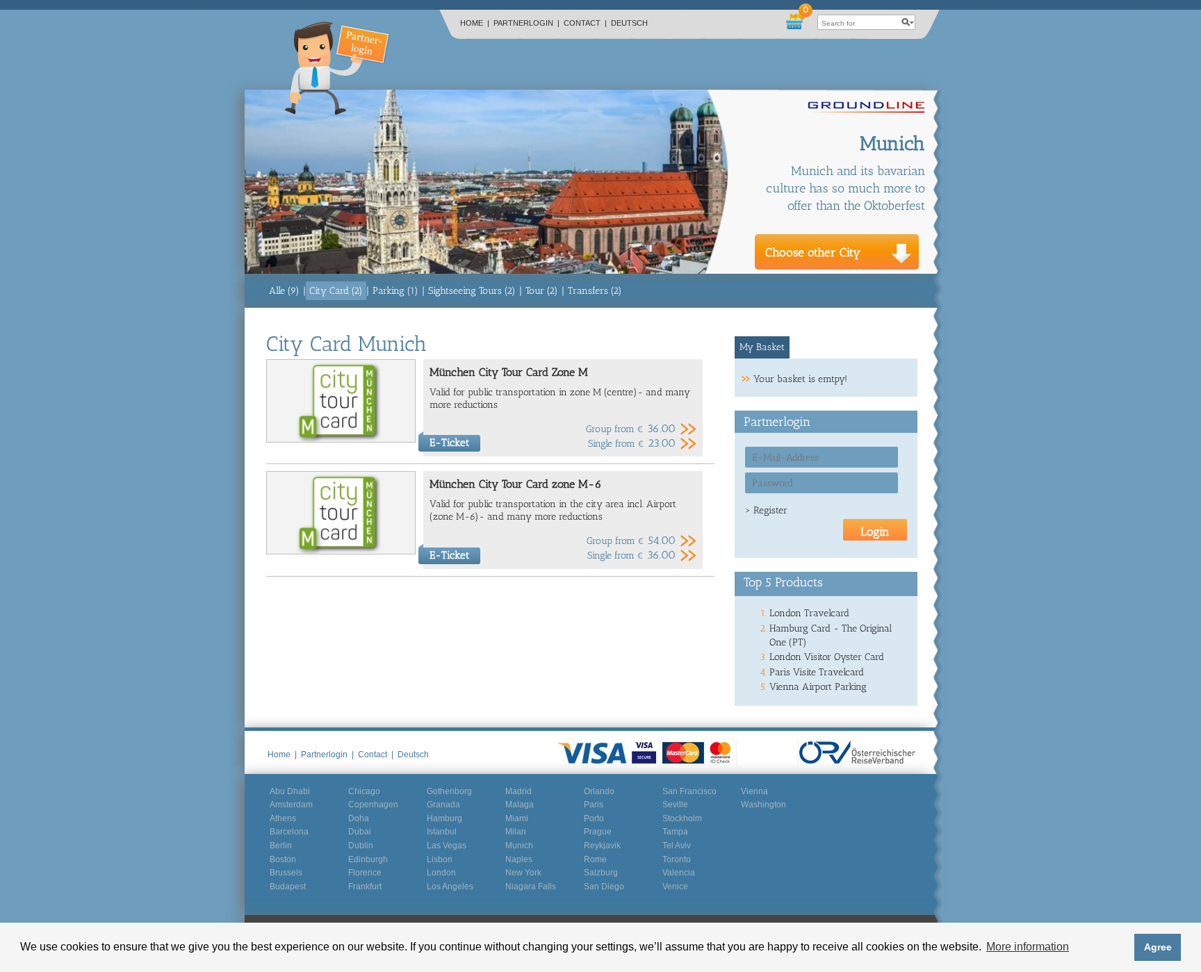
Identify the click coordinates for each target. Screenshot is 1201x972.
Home (474, 23)
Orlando (599, 791)
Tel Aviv (676, 845)
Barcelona (289, 832)
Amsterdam (291, 804)
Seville (675, 804)
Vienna (754, 791)
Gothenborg (449, 791)
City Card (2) (336, 291)
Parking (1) (395, 291)
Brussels (286, 873)
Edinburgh (368, 859)
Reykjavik (602, 845)
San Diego (604, 886)
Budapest (288, 886)
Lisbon (439, 859)
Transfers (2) (595, 291)
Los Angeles (450, 886)
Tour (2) (541, 291)
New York (523, 873)
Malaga (519, 804)
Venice (675, 886)
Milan (515, 832)
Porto (594, 818)
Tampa (675, 832)
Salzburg (601, 873)
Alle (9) (284, 291)
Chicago (364, 791)
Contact (585, 23)
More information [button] (1027, 947)
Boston (283, 859)
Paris (593, 804)
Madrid (518, 791)
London (441, 873)
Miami (516, 818)
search (907, 22)
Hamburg (444, 818)
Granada (443, 804)
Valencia (678, 873)
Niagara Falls (530, 886)
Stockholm (682, 818)
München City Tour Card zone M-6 (516, 484)
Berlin (281, 845)
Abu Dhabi (290, 791)
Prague (598, 832)
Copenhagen (373, 804)
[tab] (762, 347)
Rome (595, 859)
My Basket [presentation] (762, 347)
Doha (358, 818)
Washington (763, 804)
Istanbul (442, 832)
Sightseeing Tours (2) (472, 291)
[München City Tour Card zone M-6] (341, 551)
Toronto (676, 859)
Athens (283, 818)
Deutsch (629, 23)
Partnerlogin (526, 23)
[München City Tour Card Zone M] (341, 439)
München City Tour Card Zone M (509, 372)
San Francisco (689, 791)
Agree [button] (1158, 947)
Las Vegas (446, 845)
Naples (518, 859)
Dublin (360, 845)
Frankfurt (365, 886)
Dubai (359, 832)
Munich (519, 845)
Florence (365, 873)
